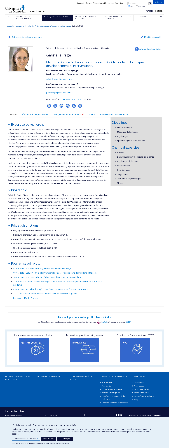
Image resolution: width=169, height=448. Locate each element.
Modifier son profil (152, 37)
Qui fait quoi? (52, 415)
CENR (128, 322)
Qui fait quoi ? (139, 382)
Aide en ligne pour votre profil (75, 317)
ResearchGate (49, 106)
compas (137, 399)
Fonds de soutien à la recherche (115, 402)
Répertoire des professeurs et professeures (53, 26)
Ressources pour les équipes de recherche (18, 377)
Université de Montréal (15, 9)
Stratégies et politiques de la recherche (113, 397)
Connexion (119, 3)
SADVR (104, 322)
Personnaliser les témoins (26, 438)
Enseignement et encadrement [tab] (69, 115)
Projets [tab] (91, 114)
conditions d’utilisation (59, 443)
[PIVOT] (135, 350)
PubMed (74, 106)
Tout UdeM (141, 6)
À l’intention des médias (150, 49)
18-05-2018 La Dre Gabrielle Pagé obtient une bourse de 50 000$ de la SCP (48, 277)
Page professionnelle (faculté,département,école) (55, 106)
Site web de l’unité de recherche (61, 106)
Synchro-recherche (141, 389)
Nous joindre (103, 317)
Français (149, 10)
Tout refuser (48, 438)
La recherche (37, 11)
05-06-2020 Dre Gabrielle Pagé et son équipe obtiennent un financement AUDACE (50, 289)
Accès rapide (139, 376)
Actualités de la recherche (144, 396)
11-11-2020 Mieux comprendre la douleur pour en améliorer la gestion (45, 293)
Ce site (132, 6)
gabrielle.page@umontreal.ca (59, 79)
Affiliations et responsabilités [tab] (35, 114)
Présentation (107, 382)
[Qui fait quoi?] (34, 350)
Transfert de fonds (141, 393)
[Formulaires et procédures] (84, 350)
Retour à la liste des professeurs (27, 37)
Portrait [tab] (13, 114)
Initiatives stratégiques (111, 393)
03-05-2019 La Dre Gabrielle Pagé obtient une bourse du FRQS (42, 268)
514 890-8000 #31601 (70, 99)
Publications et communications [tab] (114, 114)
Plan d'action (107, 386)
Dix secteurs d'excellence (112, 389)
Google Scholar (80, 106)
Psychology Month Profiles (25, 298)
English (159, 10)
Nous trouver (139, 386)
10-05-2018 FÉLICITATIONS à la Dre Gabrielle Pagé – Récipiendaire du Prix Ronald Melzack (54, 272)
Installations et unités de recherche (81, 377)
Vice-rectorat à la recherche (115, 376)
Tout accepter (65, 438)
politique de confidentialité (32, 443)
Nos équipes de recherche (24, 26)
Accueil (10, 26)
